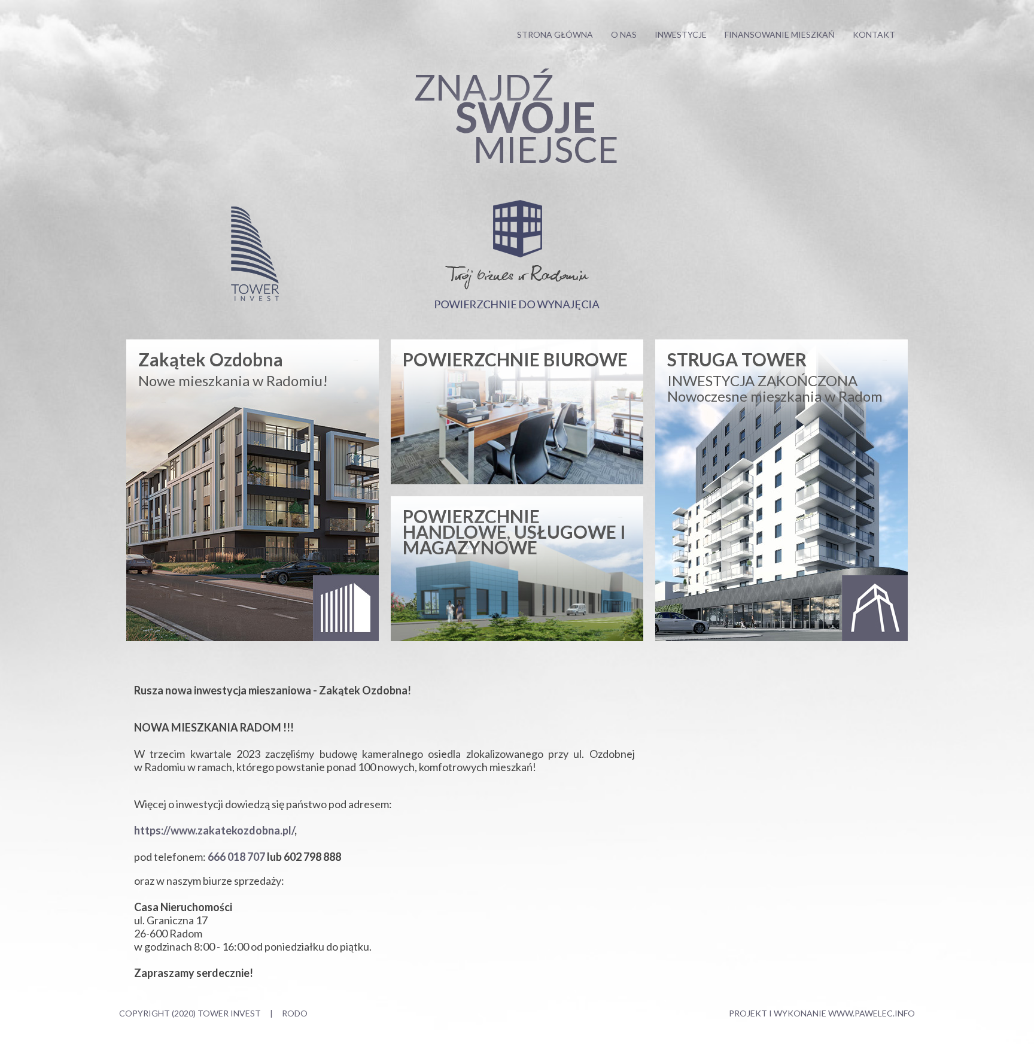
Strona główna (555, 34)
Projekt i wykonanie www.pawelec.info (822, 1013)
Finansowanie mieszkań (780, 34)
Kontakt (874, 34)
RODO (295, 1013)
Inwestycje (681, 34)
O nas (624, 34)
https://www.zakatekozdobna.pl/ (214, 830)
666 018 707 (236, 856)
